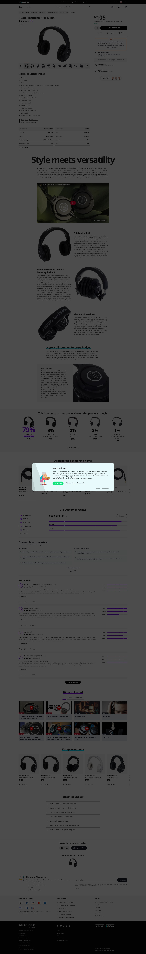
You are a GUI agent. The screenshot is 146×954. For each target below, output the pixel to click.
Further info (80, 483)
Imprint (98, 488)
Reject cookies (70, 483)
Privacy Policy (105, 488)
